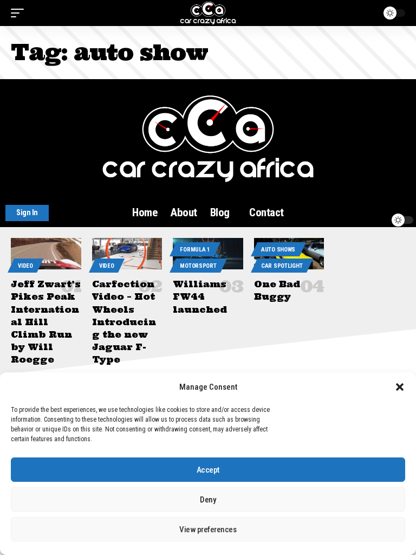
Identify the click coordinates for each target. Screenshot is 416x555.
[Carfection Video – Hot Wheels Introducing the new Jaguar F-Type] (127, 253)
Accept (208, 470)
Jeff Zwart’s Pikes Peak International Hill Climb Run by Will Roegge (46, 322)
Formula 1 (195, 249)
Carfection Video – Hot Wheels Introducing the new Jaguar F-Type (124, 322)
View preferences (207, 529)
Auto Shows (278, 249)
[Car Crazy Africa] (208, 13)
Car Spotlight (281, 265)
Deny (208, 500)
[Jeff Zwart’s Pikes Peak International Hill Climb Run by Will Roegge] (46, 253)
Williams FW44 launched (200, 296)
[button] (399, 387)
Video (25, 265)
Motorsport (198, 265)
